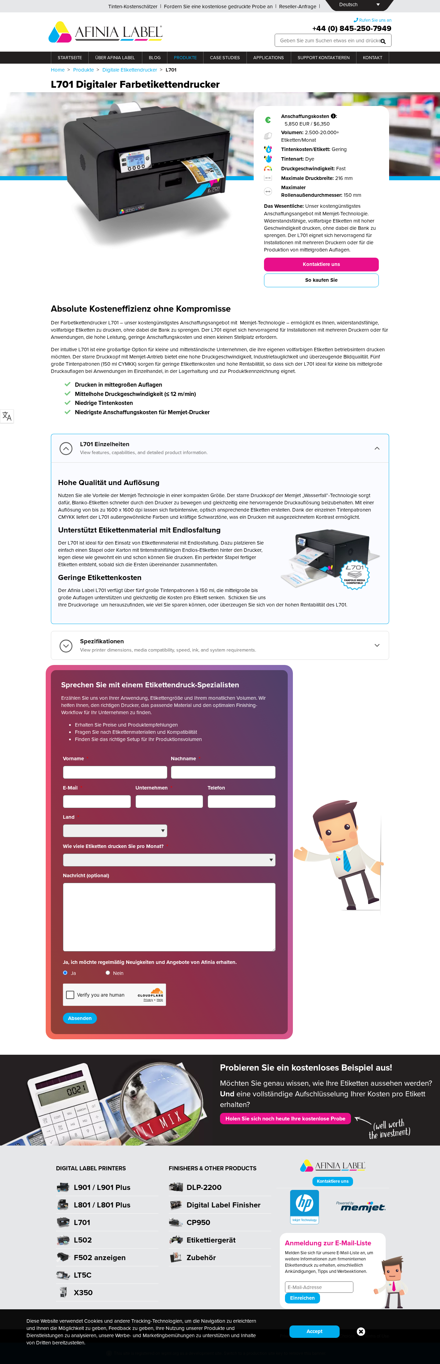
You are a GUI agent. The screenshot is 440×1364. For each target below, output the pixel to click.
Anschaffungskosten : (310, 116)
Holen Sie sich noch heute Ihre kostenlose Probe (285, 1119)
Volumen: (293, 132)
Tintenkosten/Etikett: (306, 149)
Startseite (70, 57)
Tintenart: (293, 159)
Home (58, 69)
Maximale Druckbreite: (308, 178)
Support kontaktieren (324, 57)
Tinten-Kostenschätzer (132, 6)
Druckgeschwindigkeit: (308, 168)
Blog (155, 57)
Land (71, 817)
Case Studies (225, 57)
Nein (118, 973)
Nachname (185, 758)
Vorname (75, 758)
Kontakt (372, 57)
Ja (73, 973)
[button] (383, 40)
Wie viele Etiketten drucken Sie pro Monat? (115, 846)
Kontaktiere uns (321, 264)
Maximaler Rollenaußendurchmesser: (312, 191)
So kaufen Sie (321, 280)
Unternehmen (153, 788)
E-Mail (72, 788)
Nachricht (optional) (86, 875)
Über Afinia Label (115, 57)
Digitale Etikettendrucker (129, 69)
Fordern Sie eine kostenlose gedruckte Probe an (218, 6)
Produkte (185, 57)
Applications (268, 57)
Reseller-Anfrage (297, 6)
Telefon (216, 788)
